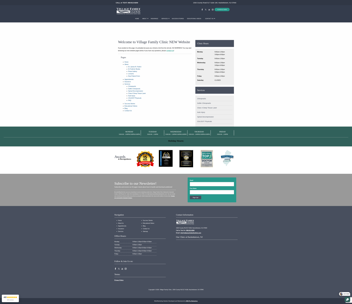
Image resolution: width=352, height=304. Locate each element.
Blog (126, 108)
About (144, 18)
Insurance (154, 18)
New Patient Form (134, 76)
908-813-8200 (133, 3)
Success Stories (178, 18)
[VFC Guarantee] (145, 160)
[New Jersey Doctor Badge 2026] (227, 158)
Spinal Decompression (135, 91)
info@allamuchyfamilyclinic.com (190, 233)
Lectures (131, 73)
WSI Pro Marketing (192, 301)
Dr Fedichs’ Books (134, 69)
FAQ (129, 100)
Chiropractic (132, 86)
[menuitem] (137, 18)
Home (137, 18)
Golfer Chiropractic (134, 88)
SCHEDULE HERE (222, 9)
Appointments (128, 79)
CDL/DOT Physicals (134, 98)
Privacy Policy (118, 280)
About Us (121, 223)
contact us (170, 50)
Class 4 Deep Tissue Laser (137, 93)
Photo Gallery (132, 71)
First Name (193, 188)
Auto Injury (131, 96)
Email (191, 180)
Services (164, 18)
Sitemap (145, 231)
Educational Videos (194, 18)
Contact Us (209, 18)
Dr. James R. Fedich (134, 67)
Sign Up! (195, 197)
